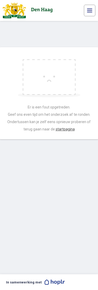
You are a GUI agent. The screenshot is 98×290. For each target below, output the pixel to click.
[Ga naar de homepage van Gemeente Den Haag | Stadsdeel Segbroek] (29, 10)
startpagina (65, 129)
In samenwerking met (24, 282)
